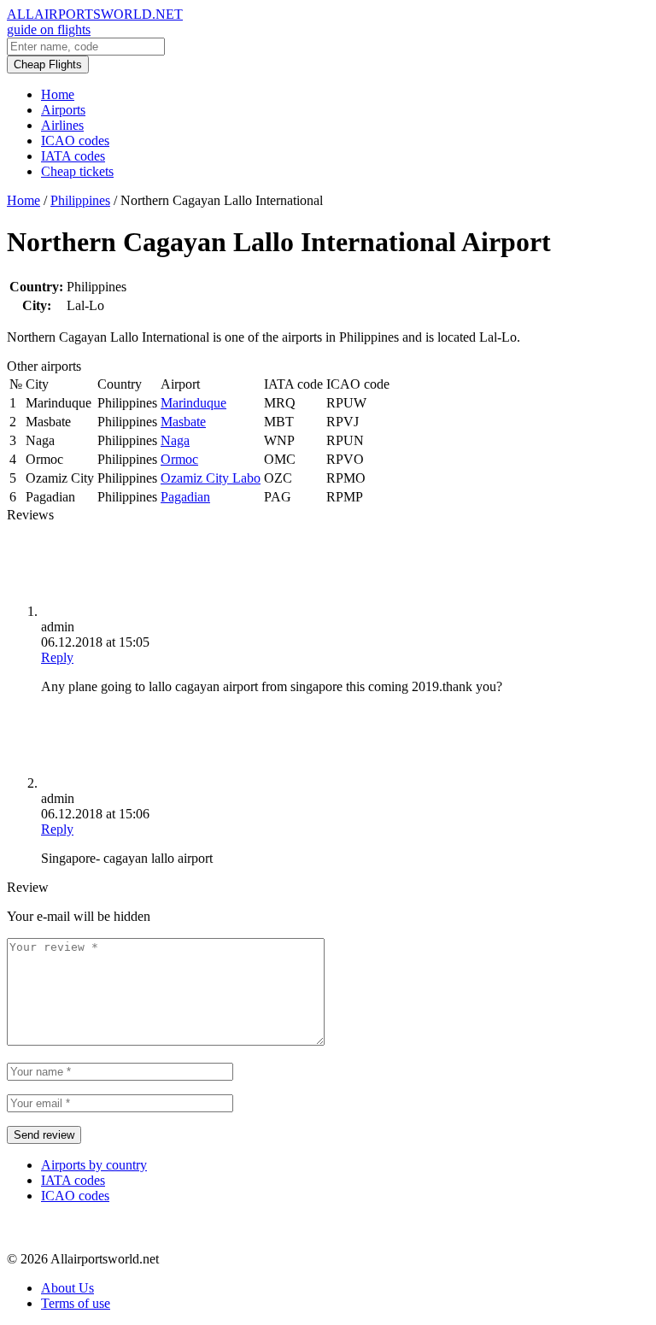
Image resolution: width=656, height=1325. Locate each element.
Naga (175, 440)
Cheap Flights (48, 64)
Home (57, 94)
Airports (63, 110)
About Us (67, 1288)
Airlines (62, 125)
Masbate (183, 421)
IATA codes (73, 156)
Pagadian (185, 497)
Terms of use (75, 1303)
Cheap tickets (77, 171)
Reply (57, 657)
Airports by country (94, 1165)
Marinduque (193, 403)
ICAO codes (75, 140)
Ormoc (179, 459)
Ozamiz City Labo (211, 478)
